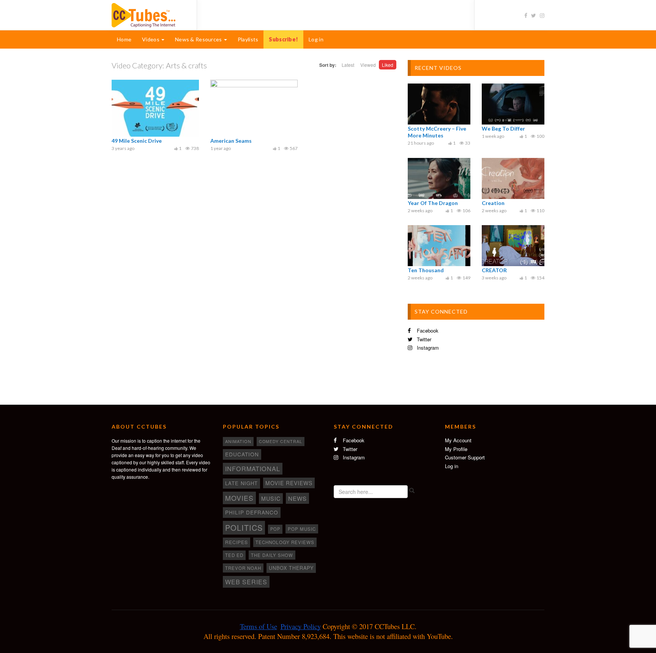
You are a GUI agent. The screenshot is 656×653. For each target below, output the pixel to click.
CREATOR (494, 270)
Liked (387, 65)
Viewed (368, 65)
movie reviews (288, 483)
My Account (458, 440)
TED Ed (234, 555)
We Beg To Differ (503, 128)
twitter (423, 339)
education (242, 454)
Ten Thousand (426, 270)
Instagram (427, 347)
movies (239, 498)
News (297, 498)
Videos (151, 39)
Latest (348, 65)
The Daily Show (272, 555)
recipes (236, 542)
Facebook (426, 330)
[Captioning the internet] (148, 14)
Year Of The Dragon (433, 203)
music (271, 498)
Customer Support (465, 457)
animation (238, 441)
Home (124, 39)
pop (275, 529)
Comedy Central (280, 441)
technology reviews (284, 542)
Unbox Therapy (291, 568)
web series (246, 581)
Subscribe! (283, 39)
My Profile (456, 449)
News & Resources (199, 39)
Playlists (248, 39)
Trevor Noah (243, 568)
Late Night (241, 483)
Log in (316, 39)
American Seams (231, 140)
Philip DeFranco (251, 512)
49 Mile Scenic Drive (137, 140)
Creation (493, 203)
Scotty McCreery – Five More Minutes (437, 132)
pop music (302, 529)
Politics (244, 527)
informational (252, 468)
